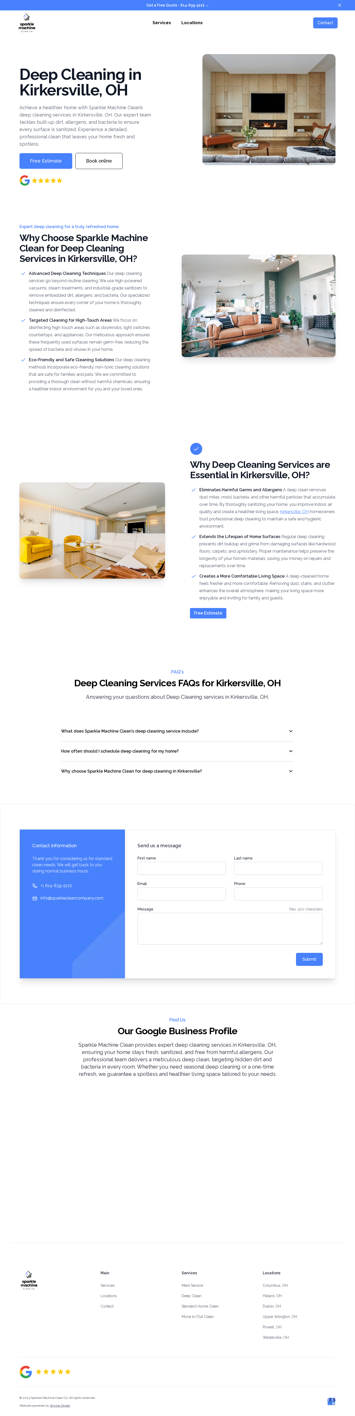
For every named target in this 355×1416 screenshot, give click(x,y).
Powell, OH (272, 1327)
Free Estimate (208, 613)
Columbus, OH (275, 1285)
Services (162, 22)
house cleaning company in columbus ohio (55, 1300)
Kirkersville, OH (294, 511)
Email (142, 884)
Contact (325, 22)
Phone (239, 884)
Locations (192, 22)
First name (146, 858)
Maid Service (192, 1285)
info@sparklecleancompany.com (72, 898)
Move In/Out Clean (198, 1317)
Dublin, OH (272, 1306)
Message (145, 909)
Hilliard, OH (272, 1296)
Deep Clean (191, 1296)
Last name (243, 858)
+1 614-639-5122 (56, 885)
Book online (99, 161)
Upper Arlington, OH (280, 1317)
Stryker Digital (60, 1405)
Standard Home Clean (200, 1306)
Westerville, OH (276, 1337)
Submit (309, 959)
